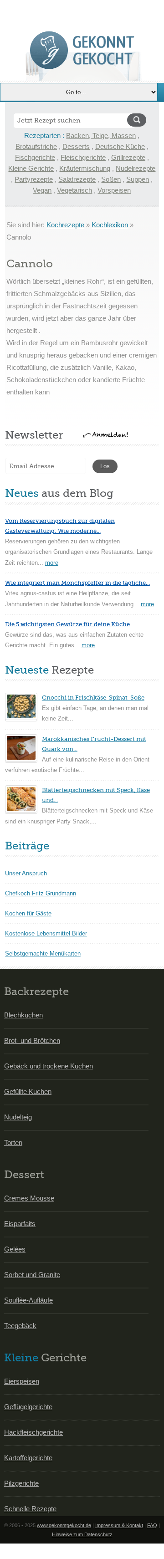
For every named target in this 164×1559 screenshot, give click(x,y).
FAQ (152, 1525)
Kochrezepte (65, 225)
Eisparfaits (20, 1223)
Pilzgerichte (21, 1483)
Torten (13, 1142)
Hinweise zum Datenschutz (82, 1534)
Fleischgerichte (83, 157)
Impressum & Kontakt (119, 1525)
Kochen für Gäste (28, 913)
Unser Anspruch (26, 873)
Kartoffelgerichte (28, 1458)
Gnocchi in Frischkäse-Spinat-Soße (93, 697)
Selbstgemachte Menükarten (43, 953)
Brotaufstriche (36, 146)
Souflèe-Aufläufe (28, 1300)
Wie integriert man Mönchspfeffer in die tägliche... (77, 582)
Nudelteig (18, 1117)
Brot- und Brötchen (32, 1040)
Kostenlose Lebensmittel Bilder (46, 933)
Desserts (76, 146)
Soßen (111, 179)
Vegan (42, 190)
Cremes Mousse (29, 1198)
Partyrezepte (34, 179)
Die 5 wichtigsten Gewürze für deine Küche (67, 624)
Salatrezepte (77, 179)
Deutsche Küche (120, 146)
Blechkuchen (23, 1015)
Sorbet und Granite (32, 1274)
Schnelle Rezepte (30, 1509)
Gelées (15, 1249)
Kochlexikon (110, 225)
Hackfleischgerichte (33, 1432)
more (51, 562)
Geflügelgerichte (28, 1407)
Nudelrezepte (135, 168)
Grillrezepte (128, 157)
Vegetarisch (74, 190)
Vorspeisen (114, 190)
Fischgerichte (35, 157)
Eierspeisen (21, 1381)
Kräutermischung (84, 168)
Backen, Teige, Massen (101, 135)
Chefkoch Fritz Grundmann (40, 893)
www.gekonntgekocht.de (64, 1525)
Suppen (137, 179)
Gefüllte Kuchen (27, 1091)
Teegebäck (20, 1325)
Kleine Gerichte (31, 168)
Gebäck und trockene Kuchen (48, 1066)
